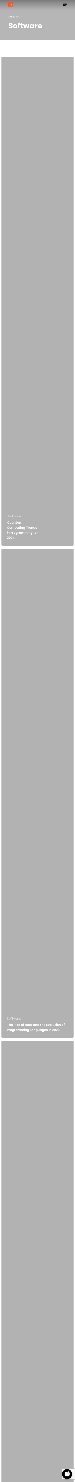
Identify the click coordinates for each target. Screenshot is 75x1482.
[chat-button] (67, 1474)
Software (14, 516)
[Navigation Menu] (65, 4)
